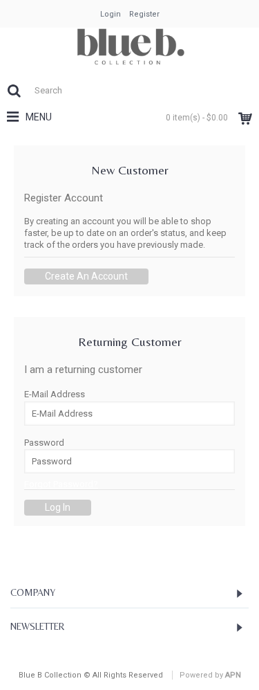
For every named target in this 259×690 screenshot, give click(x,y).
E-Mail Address (54, 394)
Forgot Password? (61, 484)
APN (233, 675)
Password (44, 442)
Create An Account (86, 276)
